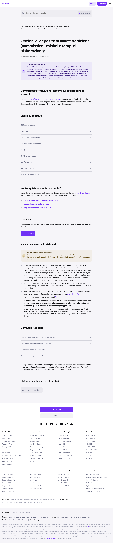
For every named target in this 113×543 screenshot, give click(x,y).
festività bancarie (62, 297)
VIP (39, 517)
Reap (88, 517)
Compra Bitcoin (7, 474)
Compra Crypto (7, 435)
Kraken (10, 517)
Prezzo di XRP (62, 444)
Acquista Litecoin (8, 491)
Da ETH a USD (90, 438)
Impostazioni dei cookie (31, 500)
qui (88, 526)
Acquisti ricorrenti (8, 458)
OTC (19, 520)
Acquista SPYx (63, 483)
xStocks (72, 517)
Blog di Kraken (35, 441)
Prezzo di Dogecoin (64, 441)
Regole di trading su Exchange (23, 502)
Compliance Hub (63, 500)
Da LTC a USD (90, 458)
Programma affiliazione (38, 450)
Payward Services (62, 517)
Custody (24, 520)
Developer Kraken (36, 444)
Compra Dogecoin (8, 480)
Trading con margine (9, 441)
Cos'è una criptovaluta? (94, 474)
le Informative (38, 502)
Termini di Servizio (7, 502)
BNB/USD (89, 444)
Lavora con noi (35, 438)
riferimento (31, 257)
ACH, (74, 67)
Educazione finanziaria (95, 471)
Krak (10, 520)
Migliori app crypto (92, 486)
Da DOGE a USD (91, 450)
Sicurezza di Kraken (37, 435)
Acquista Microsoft (36, 489)
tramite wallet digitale (49, 69)
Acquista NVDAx (63, 474)
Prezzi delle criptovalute (67, 432)
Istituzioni (5, 450)
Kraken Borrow (7, 461)
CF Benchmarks (81, 517)
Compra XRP (6, 483)
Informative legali (52, 538)
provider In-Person (74, 294)
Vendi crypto (6, 438)
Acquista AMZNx (64, 486)
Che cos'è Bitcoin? (92, 480)
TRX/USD (89, 455)
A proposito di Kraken (38, 432)
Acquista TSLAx (63, 477)
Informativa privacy (16, 500)
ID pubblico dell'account (47, 257)
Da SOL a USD (90, 447)
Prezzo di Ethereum (64, 438)
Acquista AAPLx (63, 480)
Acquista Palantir (36, 486)
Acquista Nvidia (35, 474)
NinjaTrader (25, 517)
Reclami (32, 461)
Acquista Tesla (35, 477)
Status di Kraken (36, 455)
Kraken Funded (7, 464)
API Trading (6, 453)
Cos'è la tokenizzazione (94, 483)
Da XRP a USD (90, 441)
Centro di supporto (36, 458)
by (7, 512)
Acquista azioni (36, 471)
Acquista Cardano (8, 486)
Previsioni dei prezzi (64, 458)
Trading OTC (6, 447)
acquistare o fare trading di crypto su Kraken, (42, 99)
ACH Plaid (80, 71)
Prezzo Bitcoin (63, 435)
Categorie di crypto (65, 455)
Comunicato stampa (37, 447)
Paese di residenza (82, 193)
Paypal (78, 67)
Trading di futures (8, 444)
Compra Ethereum (8, 477)
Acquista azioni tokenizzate (68, 471)
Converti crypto (92, 432)
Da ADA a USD (91, 453)
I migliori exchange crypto (95, 489)
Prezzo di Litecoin (64, 453)
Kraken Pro (17, 517)
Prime (14, 520)
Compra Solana (7, 489)
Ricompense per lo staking (11, 455)
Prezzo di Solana (63, 450)
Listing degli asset (36, 453)
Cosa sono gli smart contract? (96, 477)
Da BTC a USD (90, 435)
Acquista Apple (35, 480)
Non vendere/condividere (47, 500)
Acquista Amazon (36, 483)
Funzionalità (7, 432)
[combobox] (50, 13)
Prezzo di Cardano (64, 447)
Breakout (33, 517)
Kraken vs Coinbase (93, 491)
